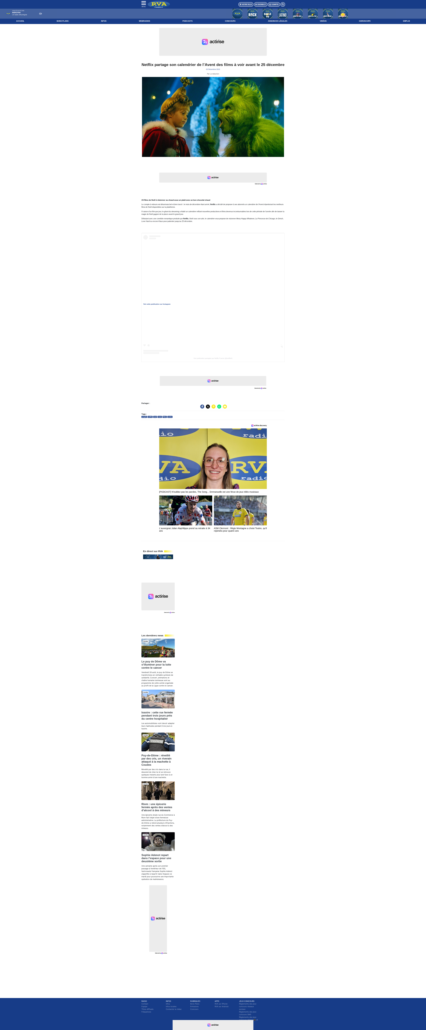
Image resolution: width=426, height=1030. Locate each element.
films (164, 417)
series (170, 417)
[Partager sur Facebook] (201, 408)
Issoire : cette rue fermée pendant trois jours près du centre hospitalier (157, 715)
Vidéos (323, 21)
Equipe (144, 1006)
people (144, 417)
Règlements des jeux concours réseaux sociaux (247, 1006)
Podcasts (187, 21)
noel (155, 417)
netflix (150, 417)
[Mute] (40, 13)
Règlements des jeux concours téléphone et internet (248, 1020)
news (160, 417)
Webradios (144, 21)
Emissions (194, 1006)
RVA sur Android (221, 1006)
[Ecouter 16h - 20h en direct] (158, 556)
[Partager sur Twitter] (207, 408)
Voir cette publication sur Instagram (156, 304)
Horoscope (365, 21)
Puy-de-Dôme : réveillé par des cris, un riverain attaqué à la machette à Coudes (156, 760)
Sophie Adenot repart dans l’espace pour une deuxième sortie (156, 858)
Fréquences (146, 1012)
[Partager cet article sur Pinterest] (213, 408)
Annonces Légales (277, 21)
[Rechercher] (282, 4)
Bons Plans (63, 21)
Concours (230, 21)
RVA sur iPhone (221, 1004)
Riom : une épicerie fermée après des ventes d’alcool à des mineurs (156, 807)
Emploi (406, 21)
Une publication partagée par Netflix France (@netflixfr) (213, 358)
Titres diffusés (147, 1009)
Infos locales (171, 1006)
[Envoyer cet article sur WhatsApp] (218, 408)
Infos (103, 21)
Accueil (20, 21)
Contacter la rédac (174, 1009)
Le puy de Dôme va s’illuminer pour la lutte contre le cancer (156, 664)
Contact (144, 1004)
